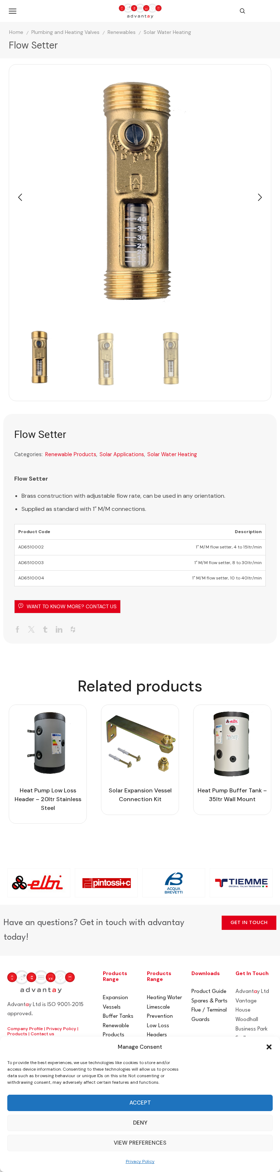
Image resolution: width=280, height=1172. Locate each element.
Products (17, 1034)
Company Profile (25, 1029)
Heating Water (164, 998)
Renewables (122, 32)
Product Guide (208, 991)
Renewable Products (70, 454)
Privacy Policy (140, 1161)
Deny (140, 1122)
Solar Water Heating (167, 32)
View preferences (140, 1142)
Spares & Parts (209, 1001)
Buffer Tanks (118, 1016)
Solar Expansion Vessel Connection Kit (140, 795)
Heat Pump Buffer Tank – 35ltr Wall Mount (232, 795)
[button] (269, 1047)
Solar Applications (122, 454)
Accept (140, 1102)
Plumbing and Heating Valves (65, 32)
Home (16, 32)
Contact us (42, 1034)
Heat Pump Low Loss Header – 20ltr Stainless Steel (48, 799)
